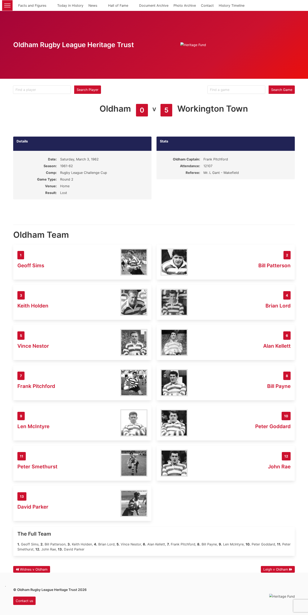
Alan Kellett (277, 346)
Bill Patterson (274, 265)
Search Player (87, 90)
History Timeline (232, 5)
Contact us (24, 601)
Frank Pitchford (36, 386)
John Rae (279, 467)
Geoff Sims (30, 265)
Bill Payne (279, 386)
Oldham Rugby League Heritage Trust (73, 45)
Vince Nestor (33, 346)
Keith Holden (32, 306)
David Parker (32, 507)
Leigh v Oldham (275, 569)
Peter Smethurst (37, 467)
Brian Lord (278, 306)
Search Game (281, 90)
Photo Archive (184, 5)
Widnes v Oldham (34, 569)
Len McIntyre (33, 426)
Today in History (70, 5)
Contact (207, 5)
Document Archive (153, 5)
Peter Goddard (273, 426)
